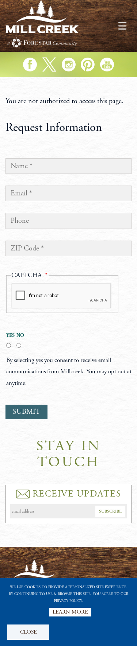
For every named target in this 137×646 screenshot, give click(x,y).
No (18, 335)
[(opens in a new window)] (30, 64)
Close (28, 632)
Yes (8, 335)
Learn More (70, 611)
